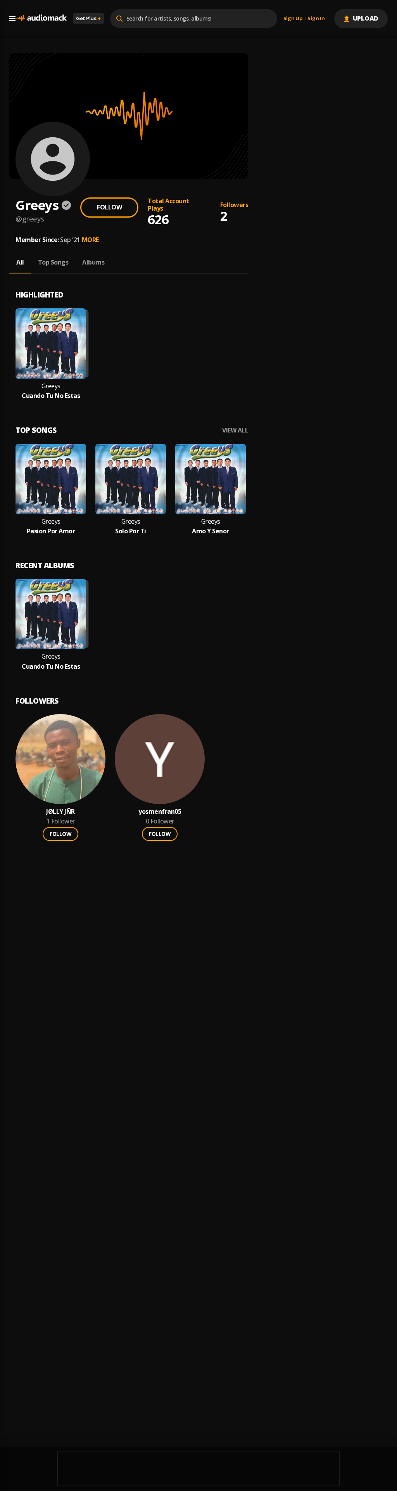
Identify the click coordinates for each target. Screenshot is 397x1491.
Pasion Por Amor (51, 531)
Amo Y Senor (210, 531)
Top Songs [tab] (53, 262)
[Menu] (12, 18)
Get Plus (88, 18)
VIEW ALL (235, 430)
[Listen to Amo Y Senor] (210, 479)
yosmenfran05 (159, 812)
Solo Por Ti (130, 531)
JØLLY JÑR (60, 812)
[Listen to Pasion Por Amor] (51, 479)
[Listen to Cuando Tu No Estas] (51, 343)
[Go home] (41, 18)
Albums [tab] (93, 262)
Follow (109, 207)
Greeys (50, 386)
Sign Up (293, 19)
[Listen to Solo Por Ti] (130, 479)
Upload (366, 18)
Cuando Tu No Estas (51, 396)
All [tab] (20, 262)
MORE (90, 239)
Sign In (316, 19)
